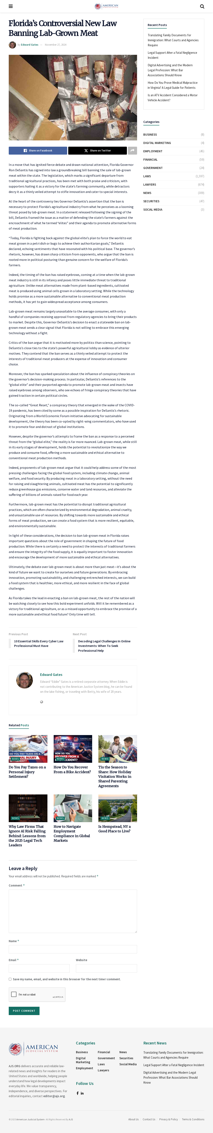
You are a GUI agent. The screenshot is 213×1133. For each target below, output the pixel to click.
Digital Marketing (157, 143)
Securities (151, 201)
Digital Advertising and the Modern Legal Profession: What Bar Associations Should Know (170, 70)
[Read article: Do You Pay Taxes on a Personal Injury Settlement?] (28, 749)
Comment (17, 885)
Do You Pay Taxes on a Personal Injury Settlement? (27, 772)
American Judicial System (30, 1119)
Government (153, 168)
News (15, 758)
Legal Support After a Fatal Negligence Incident (173, 1065)
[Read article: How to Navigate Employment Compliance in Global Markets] (73, 808)
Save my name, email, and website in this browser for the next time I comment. (67, 979)
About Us (133, 1119)
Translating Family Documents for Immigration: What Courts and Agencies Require (173, 40)
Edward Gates (29, 44)
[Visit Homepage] (106, 6)
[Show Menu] (11, 6)
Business (150, 134)
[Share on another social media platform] (132, 151)
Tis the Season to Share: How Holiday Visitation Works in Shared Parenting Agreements (114, 776)
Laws (147, 176)
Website (81, 960)
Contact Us (149, 1119)
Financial (150, 159)
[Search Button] (202, 6)
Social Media (152, 209)
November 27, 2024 (55, 44)
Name (14, 941)
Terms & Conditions (193, 1119)
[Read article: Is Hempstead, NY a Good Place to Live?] (117, 808)
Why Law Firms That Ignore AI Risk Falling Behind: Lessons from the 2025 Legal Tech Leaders (27, 835)
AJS (71, 1119)
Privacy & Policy (168, 1119)
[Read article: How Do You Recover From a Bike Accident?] (73, 749)
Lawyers (149, 184)
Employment (152, 151)
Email (14, 960)
